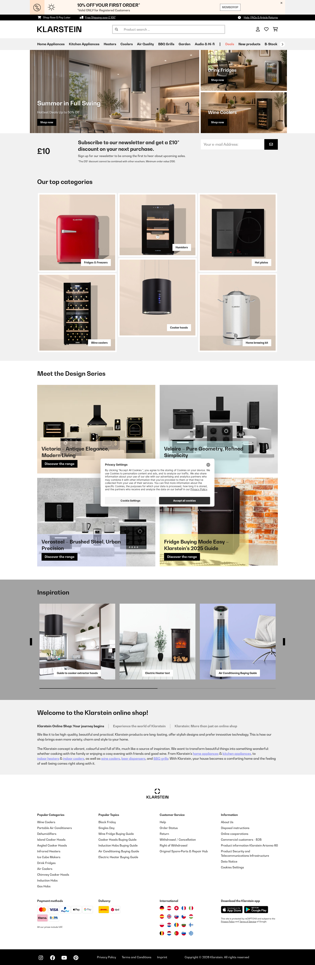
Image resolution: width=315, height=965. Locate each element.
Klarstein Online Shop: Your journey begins (70, 726)
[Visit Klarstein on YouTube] (64, 957)
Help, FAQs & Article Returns (261, 17)
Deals (229, 44)
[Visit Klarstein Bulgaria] (184, 925)
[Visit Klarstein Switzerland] (176, 908)
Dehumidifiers (46, 834)
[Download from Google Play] (256, 909)
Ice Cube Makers (48, 857)
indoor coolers (73, 758)
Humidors (182, 247)
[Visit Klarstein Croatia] (169, 925)
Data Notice (229, 861)
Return (164, 834)
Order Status (169, 828)
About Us (227, 822)
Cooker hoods (179, 327)
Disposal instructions (235, 828)
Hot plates (261, 262)
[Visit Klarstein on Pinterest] (75, 957)
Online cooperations (234, 834)
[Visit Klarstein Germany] (162, 908)
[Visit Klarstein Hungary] (191, 916)
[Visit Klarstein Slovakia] (176, 916)
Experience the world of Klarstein (139, 726)
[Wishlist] (266, 29)
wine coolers (110, 758)
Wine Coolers (46, 822)
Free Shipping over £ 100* (100, 17)
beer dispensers (133, 758)
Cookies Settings (232, 867)
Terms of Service (248, 921)
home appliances (206, 754)
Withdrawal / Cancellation (178, 839)
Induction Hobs (47, 880)
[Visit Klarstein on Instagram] (40, 957)
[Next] (282, 44)
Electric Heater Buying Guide (118, 857)
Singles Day (106, 828)
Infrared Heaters (48, 851)
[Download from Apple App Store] (231, 909)
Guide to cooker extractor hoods (77, 673)
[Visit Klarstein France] (184, 908)
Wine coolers (99, 342)
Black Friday (107, 822)
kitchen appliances (237, 754)
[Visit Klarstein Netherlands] (169, 933)
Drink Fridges (46, 863)
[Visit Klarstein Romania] (176, 925)
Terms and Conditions (136, 957)
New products (249, 44)
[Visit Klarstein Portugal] (176, 933)
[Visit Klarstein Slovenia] (184, 933)
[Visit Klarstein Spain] (162, 916)
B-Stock (271, 44)
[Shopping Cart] (275, 29)
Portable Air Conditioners (54, 828)
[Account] (258, 29)
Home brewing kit (257, 342)
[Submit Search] (116, 29)
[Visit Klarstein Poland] (162, 925)
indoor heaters (48, 758)
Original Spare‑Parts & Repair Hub (184, 851)
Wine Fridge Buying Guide (116, 834)
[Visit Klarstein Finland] (191, 925)
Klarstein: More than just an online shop (206, 726)
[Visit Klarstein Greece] (191, 933)
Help (163, 822)
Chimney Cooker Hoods (53, 874)
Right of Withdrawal (173, 845)
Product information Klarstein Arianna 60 (249, 845)
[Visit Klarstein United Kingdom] (169, 916)
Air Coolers (44, 869)
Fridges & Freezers (96, 262)
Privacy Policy (228, 921)
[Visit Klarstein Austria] (169, 908)
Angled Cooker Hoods (52, 845)
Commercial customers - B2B (241, 839)
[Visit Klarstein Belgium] (162, 933)
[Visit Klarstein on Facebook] (52, 957)
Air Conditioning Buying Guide (238, 673)
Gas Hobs (43, 886)
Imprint (162, 957)
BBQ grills (160, 758)
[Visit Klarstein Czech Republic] (184, 916)
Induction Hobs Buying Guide (118, 845)
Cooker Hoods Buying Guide (117, 839)
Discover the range (59, 464)
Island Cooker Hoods (51, 839)
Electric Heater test (157, 673)
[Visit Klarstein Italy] (191, 908)
